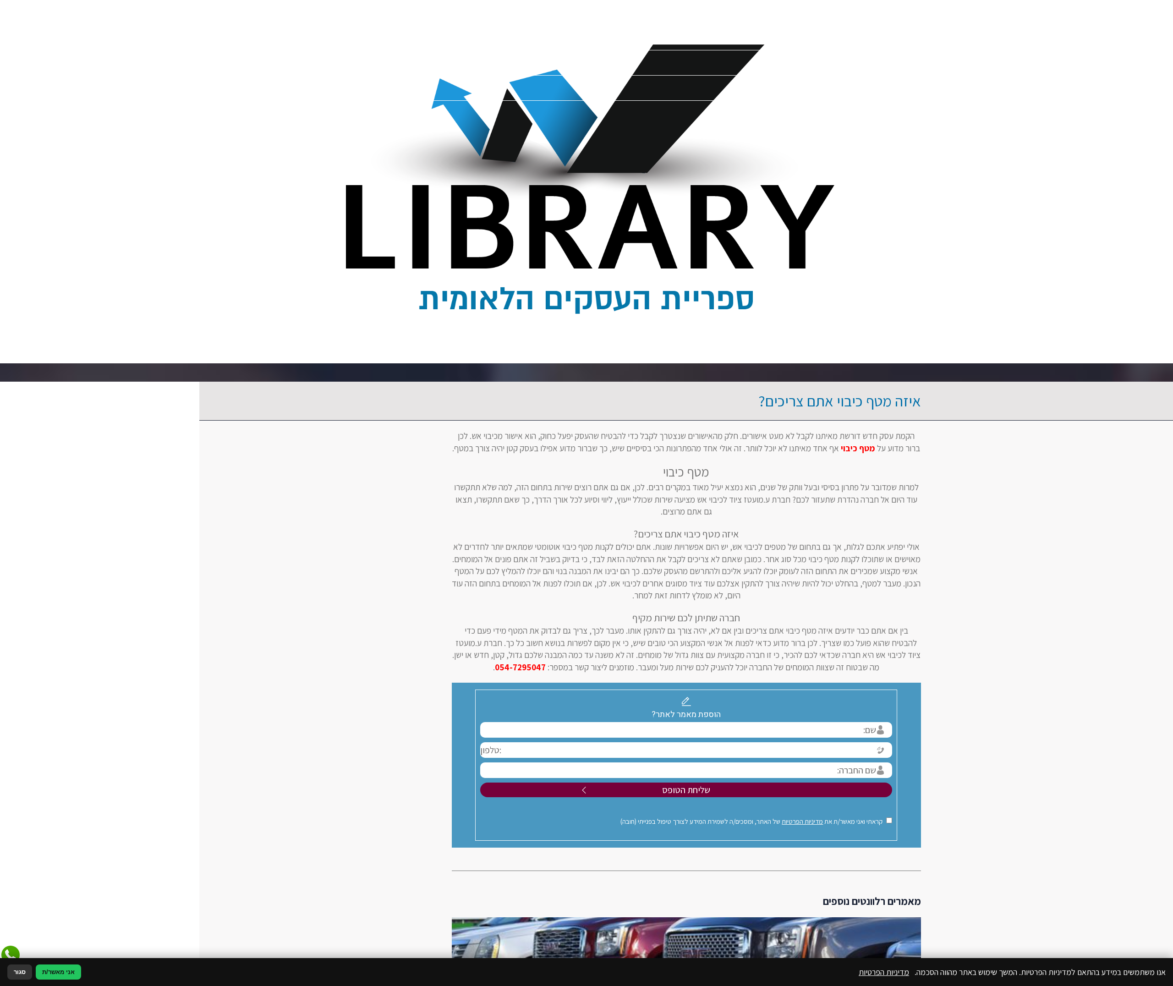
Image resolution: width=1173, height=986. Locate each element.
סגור (20, 972)
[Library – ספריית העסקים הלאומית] (586, 181)
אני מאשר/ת (58, 972)
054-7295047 (420, 667)
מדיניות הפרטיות (703, 821)
